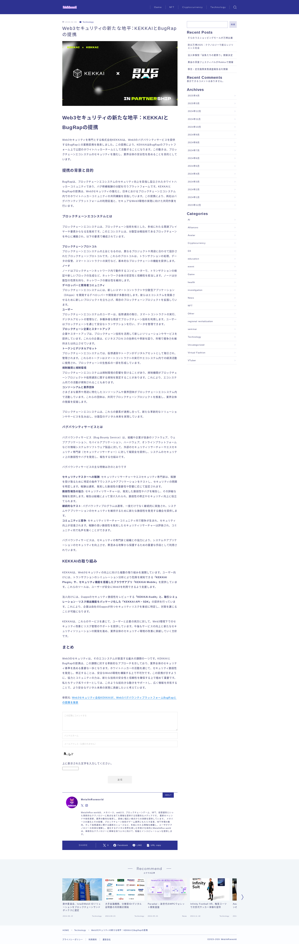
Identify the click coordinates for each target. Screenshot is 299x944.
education (193, 259)
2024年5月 (194, 166)
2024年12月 (194, 111)
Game (158, 7)
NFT (171, 7)
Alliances (193, 227)
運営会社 (107, 940)
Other (191, 313)
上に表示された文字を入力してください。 (87, 763)
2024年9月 (194, 135)
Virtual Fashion (196, 353)
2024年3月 (194, 182)
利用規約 (93, 940)
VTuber (192, 360)
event (191, 266)
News (191, 298)
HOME (66, 930)
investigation (195, 290)
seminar (192, 329)
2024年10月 (194, 127)
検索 (233, 24)
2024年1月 (194, 197)
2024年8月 (194, 142)
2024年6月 (194, 158)
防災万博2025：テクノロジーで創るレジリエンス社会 (210, 46)
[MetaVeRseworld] (70, 7)
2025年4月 (194, 95)
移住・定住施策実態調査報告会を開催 (208, 69)
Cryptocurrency (192, 7)
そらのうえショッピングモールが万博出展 (210, 38)
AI (189, 220)
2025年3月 (194, 103)
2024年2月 (194, 189)
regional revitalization (200, 321)
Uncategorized (196, 345)
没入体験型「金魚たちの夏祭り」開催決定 (210, 55)
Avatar (191, 235)
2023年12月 (194, 205)
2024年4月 (194, 174)
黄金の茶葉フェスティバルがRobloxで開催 (210, 62)
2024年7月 (194, 150)
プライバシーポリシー (72, 940)
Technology (218, 7)
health (191, 282)
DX (189, 251)
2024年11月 (194, 119)
